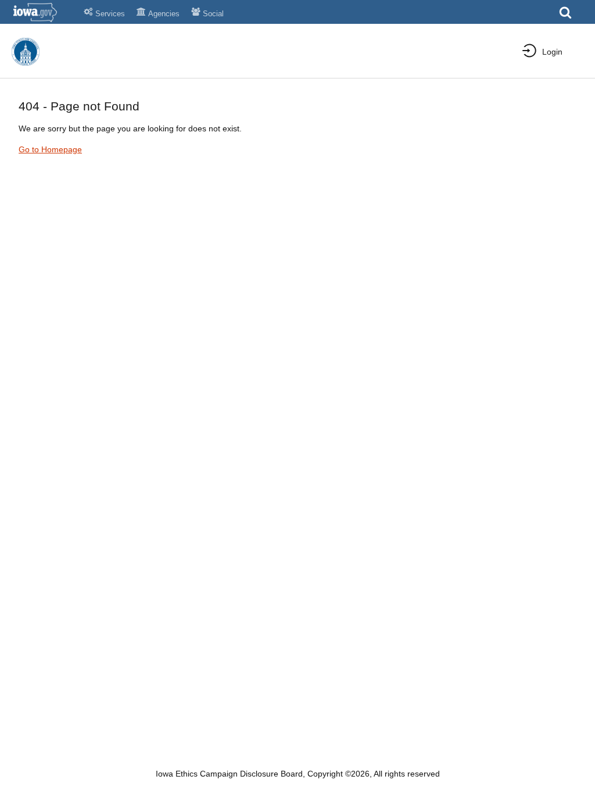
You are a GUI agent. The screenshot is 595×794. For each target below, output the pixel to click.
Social (213, 13)
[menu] (533, 51)
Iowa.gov (42, 12)
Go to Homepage (50, 149)
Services (110, 13)
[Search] (565, 16)
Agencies (164, 13)
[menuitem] (542, 51)
